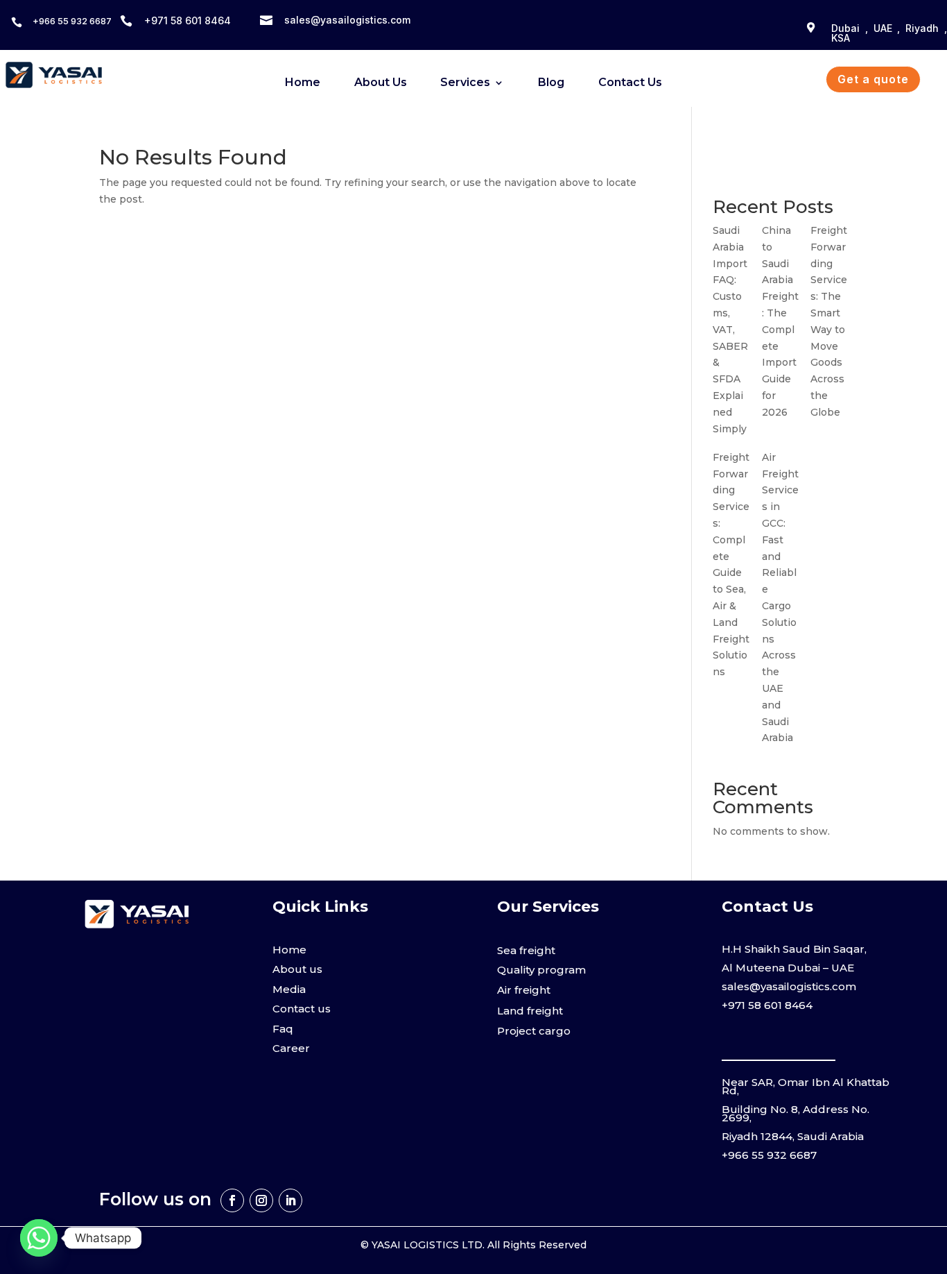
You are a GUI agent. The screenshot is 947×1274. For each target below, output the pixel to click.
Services (465, 83)
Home (302, 83)
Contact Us (630, 83)
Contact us (301, 1008)
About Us (380, 83)
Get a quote (873, 79)
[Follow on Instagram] (261, 1200)
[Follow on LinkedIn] (290, 1200)
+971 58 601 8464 (767, 1005)
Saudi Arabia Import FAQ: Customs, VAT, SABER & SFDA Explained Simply (730, 329)
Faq (282, 1028)
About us (297, 969)
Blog (551, 83)
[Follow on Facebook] (232, 1200)
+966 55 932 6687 (72, 20)
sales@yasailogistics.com (347, 20)
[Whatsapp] (39, 1238)
